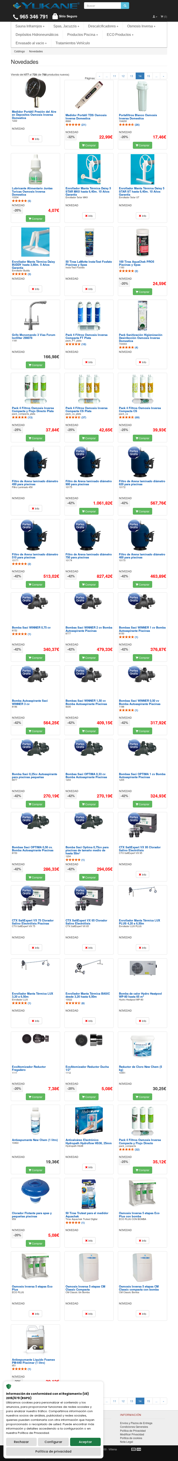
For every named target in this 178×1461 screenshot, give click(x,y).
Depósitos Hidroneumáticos (37, 34)
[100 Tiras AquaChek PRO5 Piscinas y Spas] (143, 243)
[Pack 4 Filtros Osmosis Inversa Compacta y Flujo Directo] (143, 1121)
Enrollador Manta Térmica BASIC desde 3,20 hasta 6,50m (88, 995)
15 (148, 76)
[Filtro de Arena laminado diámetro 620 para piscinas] (143, 462)
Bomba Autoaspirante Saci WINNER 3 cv (30, 702)
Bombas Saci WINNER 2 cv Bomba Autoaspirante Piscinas (89, 628)
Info (36, 139)
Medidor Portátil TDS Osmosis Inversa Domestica (86, 116)
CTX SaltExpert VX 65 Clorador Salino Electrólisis (86, 921)
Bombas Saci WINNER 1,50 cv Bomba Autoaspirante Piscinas (86, 702)
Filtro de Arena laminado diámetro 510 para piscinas (35, 555)
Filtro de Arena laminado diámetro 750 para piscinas (89, 555)
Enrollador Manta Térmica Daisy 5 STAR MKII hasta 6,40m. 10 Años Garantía (88, 191)
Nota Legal (126, 1441)
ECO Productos (120, 34)
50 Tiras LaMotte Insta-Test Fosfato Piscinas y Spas (89, 263)
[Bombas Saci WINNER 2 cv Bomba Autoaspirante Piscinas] (89, 601)
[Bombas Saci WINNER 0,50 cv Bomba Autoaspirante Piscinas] (143, 675)
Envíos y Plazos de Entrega (136, 1423)
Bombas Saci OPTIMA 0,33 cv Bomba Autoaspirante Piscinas (86, 775)
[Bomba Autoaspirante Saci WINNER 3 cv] (35, 675)
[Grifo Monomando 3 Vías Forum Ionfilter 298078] (35, 316)
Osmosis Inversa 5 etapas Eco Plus (32, 1287)
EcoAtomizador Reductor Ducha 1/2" (87, 1068)
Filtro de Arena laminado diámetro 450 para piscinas (35, 482)
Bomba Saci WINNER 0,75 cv (31, 627)
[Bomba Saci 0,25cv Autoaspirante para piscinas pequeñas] (35, 748)
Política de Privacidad (133, 1430)
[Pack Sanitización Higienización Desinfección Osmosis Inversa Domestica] (143, 315)
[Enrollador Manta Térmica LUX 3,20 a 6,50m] (35, 964)
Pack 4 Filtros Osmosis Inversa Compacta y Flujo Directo (140, 1141)
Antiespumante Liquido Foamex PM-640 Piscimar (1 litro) (33, 1361)
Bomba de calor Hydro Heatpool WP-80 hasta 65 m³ (140, 995)
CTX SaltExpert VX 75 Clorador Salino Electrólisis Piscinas (33, 921)
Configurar (53, 1442)
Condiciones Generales (134, 1426)
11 (114, 76)
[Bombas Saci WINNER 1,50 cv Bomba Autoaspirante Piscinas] (89, 675)
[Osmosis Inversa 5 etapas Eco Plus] (35, 1266)
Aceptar (85, 1442)
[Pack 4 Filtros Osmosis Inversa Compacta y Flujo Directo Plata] (35, 389)
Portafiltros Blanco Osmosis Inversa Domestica (138, 116)
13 (131, 76)
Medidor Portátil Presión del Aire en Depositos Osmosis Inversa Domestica (34, 114)
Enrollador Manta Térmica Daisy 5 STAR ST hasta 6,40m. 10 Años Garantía (141, 191)
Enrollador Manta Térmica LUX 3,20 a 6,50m (32, 995)
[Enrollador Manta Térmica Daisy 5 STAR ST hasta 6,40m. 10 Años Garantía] (143, 169)
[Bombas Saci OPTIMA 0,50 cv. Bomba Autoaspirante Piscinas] (35, 821)
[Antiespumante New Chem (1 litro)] (35, 1121)
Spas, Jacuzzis (66, 26)
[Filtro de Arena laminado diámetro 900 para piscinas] (89, 462)
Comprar (90, 145)
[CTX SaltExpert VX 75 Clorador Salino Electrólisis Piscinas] (35, 898)
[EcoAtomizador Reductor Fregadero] (35, 1039)
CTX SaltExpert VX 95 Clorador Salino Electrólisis (140, 848)
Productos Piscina (82, 34)
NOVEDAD (18, 128)
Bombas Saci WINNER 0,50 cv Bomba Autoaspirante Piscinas (139, 702)
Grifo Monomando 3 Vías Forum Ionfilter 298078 (33, 336)
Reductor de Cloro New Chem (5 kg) (140, 1068)
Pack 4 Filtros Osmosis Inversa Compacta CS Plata (86, 409)
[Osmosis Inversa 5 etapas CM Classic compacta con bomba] (143, 1267)
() (83, 125)
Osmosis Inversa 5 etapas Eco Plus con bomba (139, 1214)
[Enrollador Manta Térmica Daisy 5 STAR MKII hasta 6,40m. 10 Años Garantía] (89, 169)
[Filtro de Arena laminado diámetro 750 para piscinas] (89, 535)
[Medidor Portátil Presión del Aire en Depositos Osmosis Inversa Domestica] (35, 93)
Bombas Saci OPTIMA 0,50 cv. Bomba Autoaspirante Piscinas (32, 848)
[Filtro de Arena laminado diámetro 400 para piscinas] (143, 535)
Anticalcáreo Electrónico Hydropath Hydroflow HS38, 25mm (89, 1141)
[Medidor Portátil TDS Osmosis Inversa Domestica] (89, 95)
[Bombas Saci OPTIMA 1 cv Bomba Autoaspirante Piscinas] (143, 748)
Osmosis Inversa (141, 26)
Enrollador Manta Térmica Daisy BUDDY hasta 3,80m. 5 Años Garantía (33, 264)
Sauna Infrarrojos (29, 26)
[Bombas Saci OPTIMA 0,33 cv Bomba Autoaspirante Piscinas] (89, 748)
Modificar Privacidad (132, 1434)
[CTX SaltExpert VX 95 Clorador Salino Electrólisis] (143, 825)
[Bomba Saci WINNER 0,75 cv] (35, 601)
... (107, 76)
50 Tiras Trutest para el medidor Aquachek (87, 1214)
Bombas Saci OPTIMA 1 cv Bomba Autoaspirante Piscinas (142, 775)
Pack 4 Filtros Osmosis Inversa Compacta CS (140, 409)
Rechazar (21, 1442)
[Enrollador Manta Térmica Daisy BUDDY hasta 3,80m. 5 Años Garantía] (35, 242)
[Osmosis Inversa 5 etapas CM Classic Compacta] (89, 1267)
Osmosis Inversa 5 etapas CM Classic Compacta (85, 1287)
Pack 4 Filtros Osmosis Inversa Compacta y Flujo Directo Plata (33, 409)
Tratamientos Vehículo (73, 43)
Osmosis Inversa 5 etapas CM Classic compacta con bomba (139, 1287)
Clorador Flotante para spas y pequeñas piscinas (32, 1214)
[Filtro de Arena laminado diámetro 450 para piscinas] (35, 462)
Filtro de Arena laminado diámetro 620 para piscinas (142, 482)
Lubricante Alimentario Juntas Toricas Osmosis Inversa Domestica (32, 191)
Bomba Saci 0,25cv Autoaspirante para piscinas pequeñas (34, 775)
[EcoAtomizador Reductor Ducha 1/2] (89, 1040)
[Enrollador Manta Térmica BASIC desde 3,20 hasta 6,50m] (89, 966)
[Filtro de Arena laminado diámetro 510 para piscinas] (35, 535)
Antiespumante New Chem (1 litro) (35, 1140)
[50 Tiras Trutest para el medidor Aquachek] (89, 1194)
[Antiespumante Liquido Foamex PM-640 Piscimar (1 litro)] (35, 1341)
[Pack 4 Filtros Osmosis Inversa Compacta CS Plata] (89, 389)
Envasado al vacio (31, 43)
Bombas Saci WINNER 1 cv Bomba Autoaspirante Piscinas (142, 628)
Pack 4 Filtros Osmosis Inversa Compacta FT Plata (86, 336)
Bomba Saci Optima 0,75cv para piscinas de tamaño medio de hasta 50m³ (87, 850)
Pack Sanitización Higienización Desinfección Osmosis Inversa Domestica (140, 338)
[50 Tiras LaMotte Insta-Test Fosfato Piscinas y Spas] (89, 243)
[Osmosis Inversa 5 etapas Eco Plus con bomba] (143, 1193)
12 (123, 76)
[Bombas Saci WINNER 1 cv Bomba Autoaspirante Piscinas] (143, 601)
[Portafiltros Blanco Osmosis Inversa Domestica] (143, 96)
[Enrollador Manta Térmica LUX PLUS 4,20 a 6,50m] (143, 891)
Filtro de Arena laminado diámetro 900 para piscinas (89, 482)
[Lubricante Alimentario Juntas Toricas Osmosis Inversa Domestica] (35, 169)
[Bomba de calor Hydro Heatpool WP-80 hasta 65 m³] (143, 968)
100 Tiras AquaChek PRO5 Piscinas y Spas (136, 263)
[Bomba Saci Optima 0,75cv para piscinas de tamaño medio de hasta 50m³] (89, 821)
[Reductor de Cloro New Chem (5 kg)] (143, 1046)
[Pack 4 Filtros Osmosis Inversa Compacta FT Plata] (89, 316)
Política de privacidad (53, 1451)
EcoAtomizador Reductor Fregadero (29, 1068)
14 (141, 76)
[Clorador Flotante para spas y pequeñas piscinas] (35, 1191)
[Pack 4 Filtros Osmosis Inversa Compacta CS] (143, 389)
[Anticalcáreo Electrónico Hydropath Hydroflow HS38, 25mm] (89, 1120)
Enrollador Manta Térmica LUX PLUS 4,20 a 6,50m (139, 921)
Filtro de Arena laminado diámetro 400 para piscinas (142, 555)
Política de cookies (131, 1438)
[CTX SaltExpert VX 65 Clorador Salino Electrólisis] (89, 898)
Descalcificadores (103, 26)
